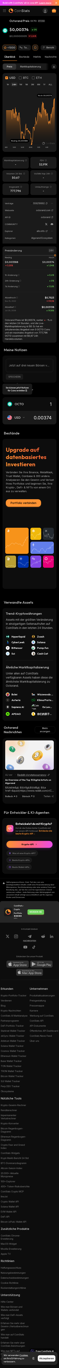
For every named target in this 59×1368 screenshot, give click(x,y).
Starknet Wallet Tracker (13, 1030)
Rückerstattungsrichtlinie (13, 1288)
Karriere (34, 1010)
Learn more (45, 2)
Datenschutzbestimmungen (15, 1277)
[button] (46, 203)
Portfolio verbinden (23, 503)
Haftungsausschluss (11, 1267)
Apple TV (6, 1254)
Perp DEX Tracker (10, 1086)
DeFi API (5, 1216)
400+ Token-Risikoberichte (15, 1186)
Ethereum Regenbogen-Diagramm (13, 1138)
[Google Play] (41, 964)
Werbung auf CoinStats (42, 1015)
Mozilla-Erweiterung (11, 1248)
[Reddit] (43, 938)
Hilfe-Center (7, 1301)
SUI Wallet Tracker (10, 1081)
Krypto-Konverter (10, 1123)
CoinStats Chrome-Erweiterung (10, 1237)
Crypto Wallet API (10, 1201)
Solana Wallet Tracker (12, 1046)
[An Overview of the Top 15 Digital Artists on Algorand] (29, 755)
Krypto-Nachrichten (11, 1010)
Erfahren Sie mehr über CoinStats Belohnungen (13, 1344)
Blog (3, 1005)
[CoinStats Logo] (19, 11)
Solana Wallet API (10, 1206)
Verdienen (6, 1000)
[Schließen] (54, 3)
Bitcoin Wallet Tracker (12, 1076)
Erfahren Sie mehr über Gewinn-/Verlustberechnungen (15, 1326)
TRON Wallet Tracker (12, 1071)
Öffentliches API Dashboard (44, 1030)
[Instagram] (16, 938)
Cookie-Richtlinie (9, 1283)
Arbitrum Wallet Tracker (13, 1041)
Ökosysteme (7, 1091)
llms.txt (4, 1196)
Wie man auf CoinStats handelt (12, 1336)
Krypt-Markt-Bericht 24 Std (15, 1158)
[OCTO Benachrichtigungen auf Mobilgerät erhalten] (35, 47)
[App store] (17, 964)
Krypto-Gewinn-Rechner (13, 1105)
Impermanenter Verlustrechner (8, 1117)
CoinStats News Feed (41, 1036)
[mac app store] (29, 972)
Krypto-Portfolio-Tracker (13, 995)
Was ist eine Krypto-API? (24, 853)
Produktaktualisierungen (42, 995)
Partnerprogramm (10, 1020)
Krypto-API (28, 844)
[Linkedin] (51, 938)
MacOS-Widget (9, 1243)
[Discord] (52, 224)
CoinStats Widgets (10, 1153)
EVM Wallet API (8, 1211)
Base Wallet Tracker (11, 1061)
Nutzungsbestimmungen (13, 1272)
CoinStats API (36, 1020)
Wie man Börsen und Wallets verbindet (11, 1308)
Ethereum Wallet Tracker (13, 1056)
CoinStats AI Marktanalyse (14, 1015)
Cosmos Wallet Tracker (13, 1051)
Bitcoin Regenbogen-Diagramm (12, 1130)
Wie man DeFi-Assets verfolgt (12, 1316)
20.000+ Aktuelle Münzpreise (10, 1175)
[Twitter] (46, 224)
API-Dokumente (38, 1025)
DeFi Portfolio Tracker (12, 1025)
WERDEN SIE (35, 912)
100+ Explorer (8, 1181)
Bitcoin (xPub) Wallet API (13, 1221)
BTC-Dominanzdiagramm (13, 1163)
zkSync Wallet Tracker (12, 1036)
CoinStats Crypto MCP (12, 1191)
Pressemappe (37, 1005)
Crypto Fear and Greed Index (13, 1146)
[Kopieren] (46, 203)
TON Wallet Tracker (11, 1066)
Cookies (24, 1355)
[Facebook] (34, 947)
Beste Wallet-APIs (20, 867)
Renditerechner (9, 1110)
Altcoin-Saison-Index (11, 1168)
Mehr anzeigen (45, 730)
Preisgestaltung (38, 1000)
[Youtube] (25, 947)
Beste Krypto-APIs (21, 860)
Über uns (34, 1041)
